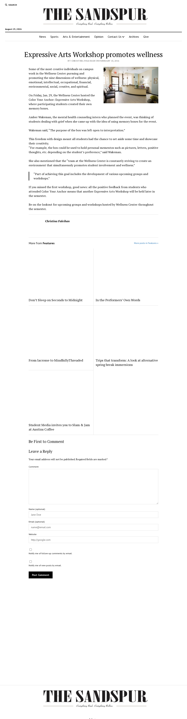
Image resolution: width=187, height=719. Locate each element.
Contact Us (114, 36)
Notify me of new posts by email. (45, 565)
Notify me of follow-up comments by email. (50, 553)
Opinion (98, 36)
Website (33, 534)
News (42, 36)
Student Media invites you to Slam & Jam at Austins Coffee (59, 427)
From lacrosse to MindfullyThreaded (56, 360)
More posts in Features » (146, 243)
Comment (34, 466)
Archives (134, 36)
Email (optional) (37, 521)
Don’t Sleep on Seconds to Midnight (56, 300)
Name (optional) (37, 509)
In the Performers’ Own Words (118, 300)
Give (146, 36)
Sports (54, 36)
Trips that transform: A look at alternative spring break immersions (127, 362)
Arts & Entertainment (76, 36)
